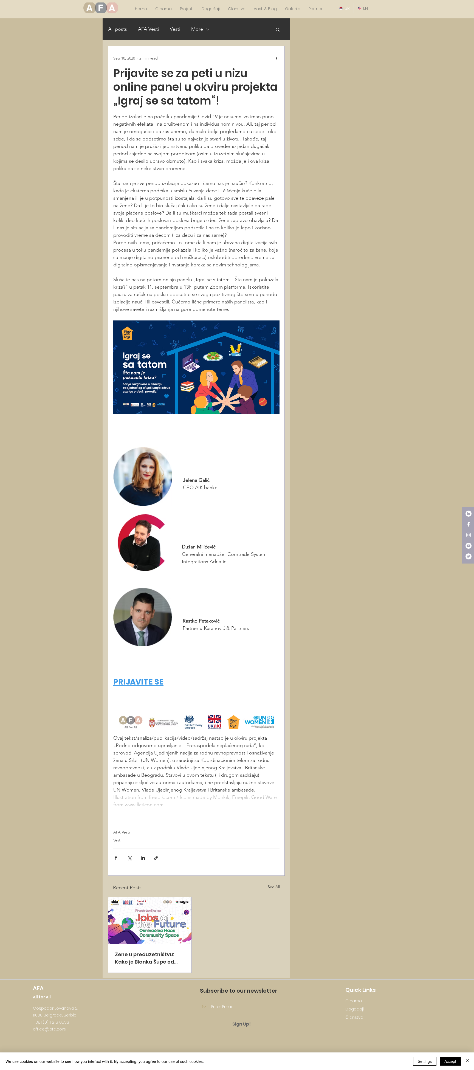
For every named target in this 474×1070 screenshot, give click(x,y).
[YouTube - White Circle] (468, 546)
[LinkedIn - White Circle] (468, 514)
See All (274, 886)
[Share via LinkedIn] (142, 857)
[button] (277, 29)
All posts (117, 29)
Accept (450, 1061)
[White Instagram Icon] (468, 535)
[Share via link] (156, 857)
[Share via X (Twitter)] (129, 857)
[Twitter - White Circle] (468, 556)
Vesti (175, 29)
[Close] (467, 1061)
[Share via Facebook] (116, 857)
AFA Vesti (148, 29)
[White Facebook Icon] (468, 524)
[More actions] (276, 58)
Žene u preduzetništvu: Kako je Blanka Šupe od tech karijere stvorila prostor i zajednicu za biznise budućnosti (144, 958)
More (197, 29)
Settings (425, 1061)
